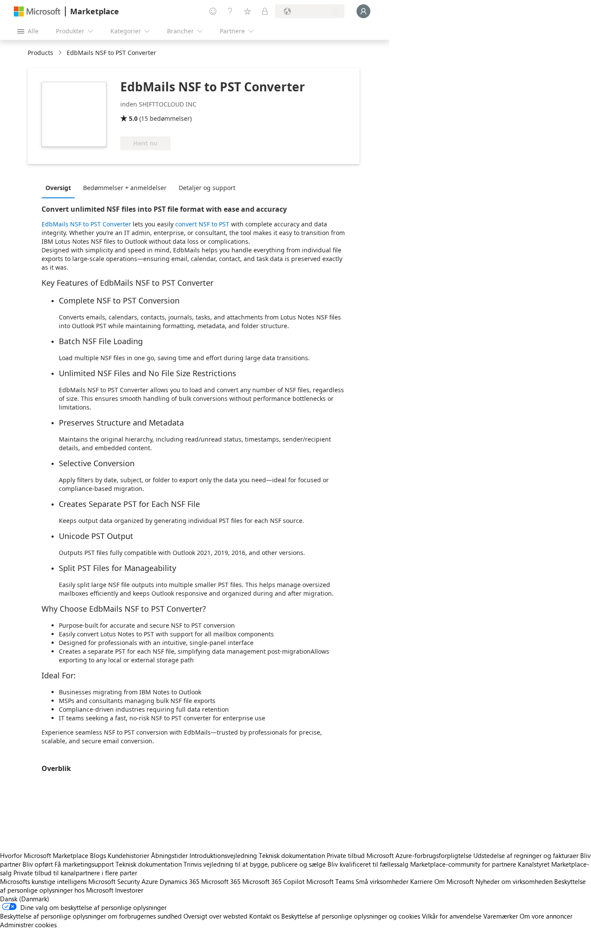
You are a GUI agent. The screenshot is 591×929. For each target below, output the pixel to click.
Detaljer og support (207, 188)
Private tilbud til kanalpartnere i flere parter (75, 872)
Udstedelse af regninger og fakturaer (525, 855)
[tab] (60, 187)
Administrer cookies (28, 924)
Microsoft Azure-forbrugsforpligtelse (419, 855)
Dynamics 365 (179, 881)
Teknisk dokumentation (292, 855)
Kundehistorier (128, 855)
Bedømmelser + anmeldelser (125, 188)
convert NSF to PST (202, 224)
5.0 (133, 118)
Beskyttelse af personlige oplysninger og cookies (350, 916)
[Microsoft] (37, 11)
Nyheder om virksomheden (513, 881)
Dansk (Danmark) (24, 898)
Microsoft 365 (221, 881)
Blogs (98, 855)
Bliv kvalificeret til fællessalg (368, 864)
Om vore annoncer (546, 916)
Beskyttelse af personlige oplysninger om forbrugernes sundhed (91, 916)
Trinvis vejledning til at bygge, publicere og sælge (254, 864)
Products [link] (40, 52)
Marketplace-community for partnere (463, 864)
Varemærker (500, 916)
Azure (149, 881)
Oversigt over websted (215, 916)
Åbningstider (169, 855)
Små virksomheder (382, 881)
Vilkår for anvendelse (452, 916)
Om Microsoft (454, 881)
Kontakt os (264, 916)
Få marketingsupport (84, 864)
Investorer (129, 890)
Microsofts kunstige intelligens (43, 881)
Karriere (421, 881)
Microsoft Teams (330, 881)
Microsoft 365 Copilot (273, 881)
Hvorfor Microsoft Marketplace (44, 855)
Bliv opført (37, 864)
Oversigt (58, 188)
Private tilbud (346, 855)
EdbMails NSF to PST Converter (86, 224)
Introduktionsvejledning (223, 855)
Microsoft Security (114, 881)
